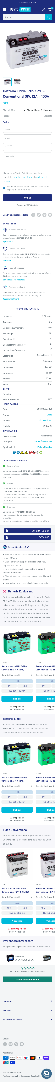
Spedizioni (8, 241)
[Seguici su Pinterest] (16, 1044)
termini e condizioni (23, 177)
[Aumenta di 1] (47, 147)
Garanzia (7, 260)
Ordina (27, 197)
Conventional (45, 420)
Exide (5, 103)
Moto (39, 447)
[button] (46, 1074)
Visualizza (17, 920)
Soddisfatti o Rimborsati (14, 279)
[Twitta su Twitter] (44, 215)
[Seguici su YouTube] (22, 1044)
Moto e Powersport (43, 441)
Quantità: (8, 145)
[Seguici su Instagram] (11, 1044)
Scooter (48, 447)
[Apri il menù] (4, 9)
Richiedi (17, 698)
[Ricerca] (48, 17)
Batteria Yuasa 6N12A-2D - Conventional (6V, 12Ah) (14, 668)
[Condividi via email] (50, 215)
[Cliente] (43, 9)
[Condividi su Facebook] (33, 215)
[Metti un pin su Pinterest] (39, 215)
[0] (49, 9)
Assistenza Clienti (11, 299)
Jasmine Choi (36, 1076)
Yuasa (4, 662)
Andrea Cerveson (22, 1076)
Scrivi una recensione (27, 979)
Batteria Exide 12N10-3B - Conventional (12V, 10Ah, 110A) (15, 890)
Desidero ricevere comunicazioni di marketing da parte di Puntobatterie (28, 188)
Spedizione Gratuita (27, 2)
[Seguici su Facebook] (5, 1044)
